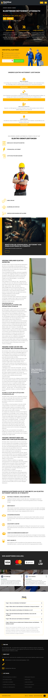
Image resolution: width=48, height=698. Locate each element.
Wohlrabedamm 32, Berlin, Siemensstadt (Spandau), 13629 (17, 660)
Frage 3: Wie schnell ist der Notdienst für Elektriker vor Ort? (19, 610)
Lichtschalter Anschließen (14, 155)
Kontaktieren (31, 695)
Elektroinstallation (28, 687)
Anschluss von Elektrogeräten (15, 143)
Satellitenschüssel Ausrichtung (9, 684)
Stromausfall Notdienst (14, 149)
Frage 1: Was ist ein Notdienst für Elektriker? (16, 603)
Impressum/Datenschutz (38, 695)
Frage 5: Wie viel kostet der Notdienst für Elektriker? (18, 618)
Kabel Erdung (10, 200)
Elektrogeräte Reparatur (30, 677)
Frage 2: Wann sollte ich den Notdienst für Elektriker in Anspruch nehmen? (22, 606)
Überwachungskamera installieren (10, 677)
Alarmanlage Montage (13, 206)
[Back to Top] (45, 696)
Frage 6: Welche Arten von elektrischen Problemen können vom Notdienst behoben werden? (22, 623)
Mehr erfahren (24, 87)
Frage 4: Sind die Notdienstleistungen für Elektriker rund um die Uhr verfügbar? (21, 614)
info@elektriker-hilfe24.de (10, 668)
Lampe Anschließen (29, 682)
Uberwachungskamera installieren (16, 213)
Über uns (10, 18)
